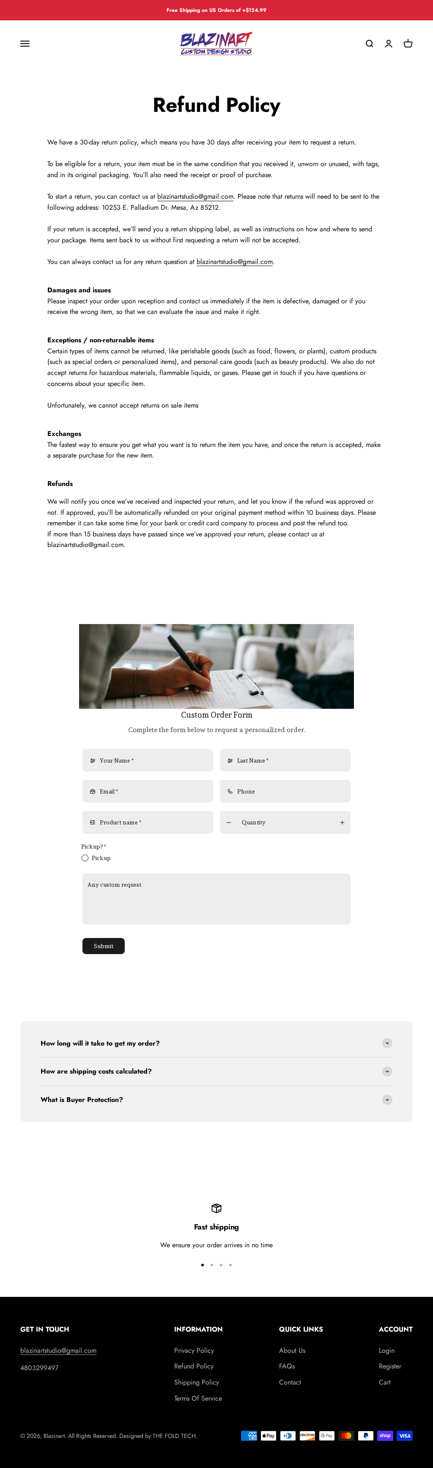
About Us (292, 1350)
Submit (103, 946)
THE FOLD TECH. (175, 1436)
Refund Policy (194, 1366)
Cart (385, 1382)
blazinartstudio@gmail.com (195, 196)
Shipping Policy (196, 1382)
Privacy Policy (194, 1350)
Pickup (101, 858)
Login (387, 1350)
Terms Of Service (198, 1398)
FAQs (287, 1366)
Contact (290, 1382)
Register (390, 1366)
